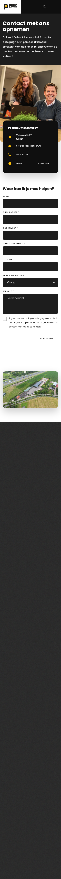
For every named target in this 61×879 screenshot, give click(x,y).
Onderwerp (10, 228)
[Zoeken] (44, 6)
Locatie (8, 259)
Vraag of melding (14, 275)
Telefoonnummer (14, 243)
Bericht (8, 291)
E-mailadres (11, 212)
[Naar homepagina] (10, 7)
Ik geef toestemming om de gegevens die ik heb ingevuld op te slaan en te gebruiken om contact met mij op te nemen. (33, 322)
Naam (7, 196)
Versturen (46, 338)
